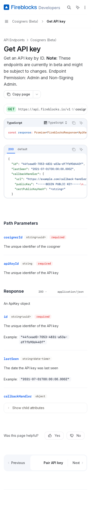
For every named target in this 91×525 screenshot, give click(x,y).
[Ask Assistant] (81, 123)
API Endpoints (14, 40)
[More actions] (85, 7)
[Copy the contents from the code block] (74, 123)
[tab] (11, 149)
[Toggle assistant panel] (78, 7)
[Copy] (82, 109)
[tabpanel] (45, 175)
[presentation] (52, 109)
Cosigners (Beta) (43, 40)
